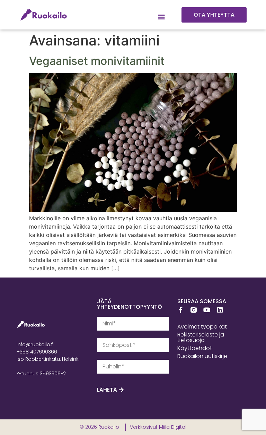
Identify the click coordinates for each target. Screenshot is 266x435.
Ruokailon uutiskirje (202, 356)
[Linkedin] (220, 310)
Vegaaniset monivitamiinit (97, 61)
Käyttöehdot (194, 348)
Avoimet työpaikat (202, 327)
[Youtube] (207, 310)
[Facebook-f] (180, 310)
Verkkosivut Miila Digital (158, 427)
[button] (161, 17)
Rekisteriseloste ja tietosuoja (200, 337)
